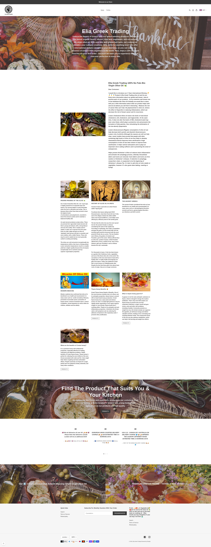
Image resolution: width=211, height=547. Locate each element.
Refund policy (64, 516)
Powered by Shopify (145, 541)
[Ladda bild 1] (104, 454)
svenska (64, 537)
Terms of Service (65, 514)
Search (62, 512)
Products (95, 318)
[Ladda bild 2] (105, 454)
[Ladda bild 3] (107, 454)
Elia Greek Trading (137, 541)
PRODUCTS (126, 323)
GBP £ (73, 537)
